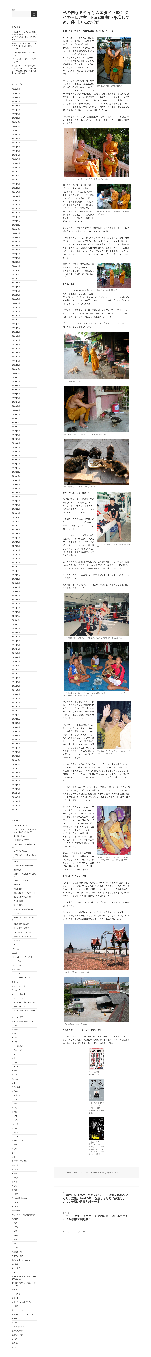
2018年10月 (16, 476)
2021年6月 (16, 344)
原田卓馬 (15, 1075)
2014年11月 (16, 669)
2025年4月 (16, 155)
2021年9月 (16, 332)
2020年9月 (16, 381)
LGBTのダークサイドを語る (22, 957)
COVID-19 (16, 945)
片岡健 (14, 1223)
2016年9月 (16, 579)
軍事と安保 (16, 1294)
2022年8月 (16, 287)
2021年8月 (16, 336)
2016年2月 (16, 608)
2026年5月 (16, 101)
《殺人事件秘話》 (18, 901)
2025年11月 (16, 126)
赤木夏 (14, 1289)
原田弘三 (15, 1079)
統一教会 (15, 1264)
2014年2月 (16, 702)
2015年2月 (16, 657)
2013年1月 (16, 756)
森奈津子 (15, 1190)
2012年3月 (16, 797)
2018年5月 (16, 496)
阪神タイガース (17, 1310)
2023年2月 (16, 262)
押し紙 (14, 1149)
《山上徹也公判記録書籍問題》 (23, 865)
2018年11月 (16, 472)
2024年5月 (16, 200)
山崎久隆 (15, 1132)
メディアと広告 (17, 1017)
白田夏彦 (15, 1247)
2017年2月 (16, 558)
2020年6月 (16, 394)
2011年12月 (16, 809)
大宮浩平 (15, 1103)
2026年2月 (16, 114)
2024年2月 (16, 212)
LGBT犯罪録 (16, 961)
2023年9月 (16, 233)
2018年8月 (16, 484)
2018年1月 (16, 513)
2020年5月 (16, 398)
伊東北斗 (15, 1054)
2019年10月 (16, 427)
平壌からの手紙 (17, 1140)
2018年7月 (16, 488)
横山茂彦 (15, 1194)
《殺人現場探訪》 (18, 905)
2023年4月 (16, 254)
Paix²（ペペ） (17, 965)
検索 (13, 10)
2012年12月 (16, 760)
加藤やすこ (16, 1066)
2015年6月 (16, 641)
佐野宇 (14, 1062)
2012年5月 (16, 789)
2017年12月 (16, 517)
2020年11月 (16, 373)
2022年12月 (16, 270)
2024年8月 (16, 188)
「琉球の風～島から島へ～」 (22, 936)
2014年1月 (16, 706)
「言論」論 (16, 940)
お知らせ (15, 982)
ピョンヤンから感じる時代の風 (23, 1002)
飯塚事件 (15, 1318)
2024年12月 (16, 171)
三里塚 (14, 1025)
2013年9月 (16, 723)
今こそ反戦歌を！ (18, 1046)
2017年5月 (16, 546)
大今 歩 (14, 1099)
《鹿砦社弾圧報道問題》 (21, 928)
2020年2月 (16, 410)
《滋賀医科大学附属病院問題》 (23, 909)
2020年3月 (16, 406)
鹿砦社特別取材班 (18, 1335)
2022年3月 (16, 307)
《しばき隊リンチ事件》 (21, 840)
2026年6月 (16, 97)
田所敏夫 (15, 1235)
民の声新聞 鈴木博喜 (19, 1198)
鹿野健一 (15, 1339)
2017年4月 (16, 550)
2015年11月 (16, 620)
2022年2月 (16, 311)
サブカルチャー (17, 990)
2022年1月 (16, 315)
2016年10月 (16, 575)
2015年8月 (16, 632)
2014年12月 (16, 665)
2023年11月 (16, 225)
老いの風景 (16, 1268)
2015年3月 (16, 653)
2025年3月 (16, 159)
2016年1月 (16, 612)
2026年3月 (16, 110)
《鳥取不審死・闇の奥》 (21, 924)
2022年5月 (16, 299)
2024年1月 (16, 217)
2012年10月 (16, 768)
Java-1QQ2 (16, 949)
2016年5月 (16, 595)
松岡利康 (15, 1178)
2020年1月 (16, 414)
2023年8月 (16, 237)
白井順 (14, 1243)
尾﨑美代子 (16, 1128)
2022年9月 (16, 282)
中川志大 (15, 1029)
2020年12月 (16, 369)
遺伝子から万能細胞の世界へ (22, 1302)
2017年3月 (16, 554)
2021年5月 (16, 348)
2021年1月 (16, 365)
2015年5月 (16, 645)
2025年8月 (16, 138)
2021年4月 (16, 352)
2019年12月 (16, 418)
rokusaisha (84, 1172)
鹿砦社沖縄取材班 (18, 1331)
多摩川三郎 (16, 1095)
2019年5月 (16, 447)
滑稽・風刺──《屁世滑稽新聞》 (24, 1215)
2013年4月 (16, 743)
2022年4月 (16, 303)
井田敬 (14, 1042)
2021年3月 (16, 357)
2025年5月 (16, 151)
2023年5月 (16, 250)
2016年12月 (16, 566)
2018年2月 (16, 509)
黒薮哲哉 (15, 1343)
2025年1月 (16, 167)
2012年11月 (16, 764)
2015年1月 (16, 661)
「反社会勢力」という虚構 (22, 932)
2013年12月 (16, 711)
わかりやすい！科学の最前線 (22, 1021)
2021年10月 (16, 328)
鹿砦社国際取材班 (18, 1327)
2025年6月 (16, 147)
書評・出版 (16, 1165)
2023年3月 (16, 258)
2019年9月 (16, 431)
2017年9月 (16, 529)
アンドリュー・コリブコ (21, 977)
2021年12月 (16, 319)
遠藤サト (15, 1298)
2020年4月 (16, 402)
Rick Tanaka (16, 969)
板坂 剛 (14, 1182)
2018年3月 (16, 505)
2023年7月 (16, 241)
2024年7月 (16, 192)
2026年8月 (16, 89)
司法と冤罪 (16, 1087)
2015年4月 (16, 649)
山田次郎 (15, 1136)
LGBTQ (14, 953)
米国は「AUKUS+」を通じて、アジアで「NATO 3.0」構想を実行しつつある (24, 46)
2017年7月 (16, 538)
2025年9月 (16, 134)
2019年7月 (16, 439)
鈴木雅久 (15, 1306)
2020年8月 (16, 385)
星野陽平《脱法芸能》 (20, 1161)
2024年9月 (16, 184)
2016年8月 (16, 583)
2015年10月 (16, 624)
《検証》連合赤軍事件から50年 (23, 893)
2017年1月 (16, 562)
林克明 (14, 1186)
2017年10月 (16, 525)
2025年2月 (16, 163)
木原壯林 (15, 1169)
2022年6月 (16, 295)
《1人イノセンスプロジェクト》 (24, 825)
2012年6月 (16, 785)
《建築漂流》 (17, 870)
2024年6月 (16, 196)
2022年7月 (16, 291)
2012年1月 (16, 805)
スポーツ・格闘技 (18, 994)
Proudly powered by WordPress (75, 1232)
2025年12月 (16, 122)
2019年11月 (16, 422)
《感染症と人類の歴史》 (21, 880)
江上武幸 (15, 1202)
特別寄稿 (15, 1227)
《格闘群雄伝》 (17, 889)
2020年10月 (16, 377)
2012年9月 (16, 772)
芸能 (13, 1272)
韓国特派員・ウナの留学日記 (22, 1314)
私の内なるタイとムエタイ (22, 1260)
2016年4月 (16, 599)
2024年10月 (16, 180)
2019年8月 (16, 435)
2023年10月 (16, 229)
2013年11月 (16, 715)
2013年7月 (16, 731)
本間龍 (14, 1173)
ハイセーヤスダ (17, 998)
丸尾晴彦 (15, 1033)
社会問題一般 (17, 1252)
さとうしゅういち (18, 986)
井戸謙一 (15, 1038)
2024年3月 (16, 208)
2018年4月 (16, 501)
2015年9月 (16, 628)
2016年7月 (16, 587)
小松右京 (15, 1116)
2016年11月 (16, 571)
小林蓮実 (15, 1124)
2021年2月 (16, 361)
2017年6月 (16, 542)
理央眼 (14, 1231)
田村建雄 (15, 1239)
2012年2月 (16, 801)
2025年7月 (16, 142)
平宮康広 (15, 1145)
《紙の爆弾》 (17, 913)
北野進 (14, 1070)
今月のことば (17, 1050)
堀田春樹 (15, 1091)
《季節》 (15, 861)
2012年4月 (16, 793)
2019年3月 (16, 455)
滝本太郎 (15, 1219)
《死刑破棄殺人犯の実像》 (22, 897)
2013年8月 (16, 727)
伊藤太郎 (15, 1058)
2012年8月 (16, 776)
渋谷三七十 (16, 1210)
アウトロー (16, 973)
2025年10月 (16, 130)
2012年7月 (16, 781)
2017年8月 (16, 534)
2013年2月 (16, 752)
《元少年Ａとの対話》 (20, 851)
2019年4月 (16, 451)
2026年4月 (16, 105)
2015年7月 (16, 636)
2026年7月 (16, 93)
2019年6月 (16, 443)
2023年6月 (16, 245)
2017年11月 (16, 521)
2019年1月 (16, 464)
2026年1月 (16, 118)
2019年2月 (16, 459)
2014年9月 (16, 678)
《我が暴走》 (17, 884)
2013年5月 (16, 739)
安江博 (14, 1112)
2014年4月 (16, 694)
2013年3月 (16, 748)
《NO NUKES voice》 (20, 836)
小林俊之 (15, 1120)
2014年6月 (16, 686)
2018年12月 (16, 468)
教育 (13, 1153)
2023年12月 (16, 221)
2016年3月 (16, 604)
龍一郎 (14, 1347)
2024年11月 (16, 175)
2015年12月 (16, 616)
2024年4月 (16, 204)
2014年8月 (16, 682)
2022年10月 (16, 278)
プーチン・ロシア (18, 1006)
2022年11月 (16, 274)
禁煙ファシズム (17, 1256)
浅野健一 (15, 1206)
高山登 (14, 1322)
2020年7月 (16, 389)
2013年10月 (16, 719)
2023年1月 (16, 266)
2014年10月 (16, 673)
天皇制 (14, 1108)
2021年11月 (16, 324)
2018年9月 (16, 480)
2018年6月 (16, 492)
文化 (13, 1157)
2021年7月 (16, 340)
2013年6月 (16, 735)
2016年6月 (16, 591)
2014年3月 (16, 698)
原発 (13, 1083)
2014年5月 (16, 690)
